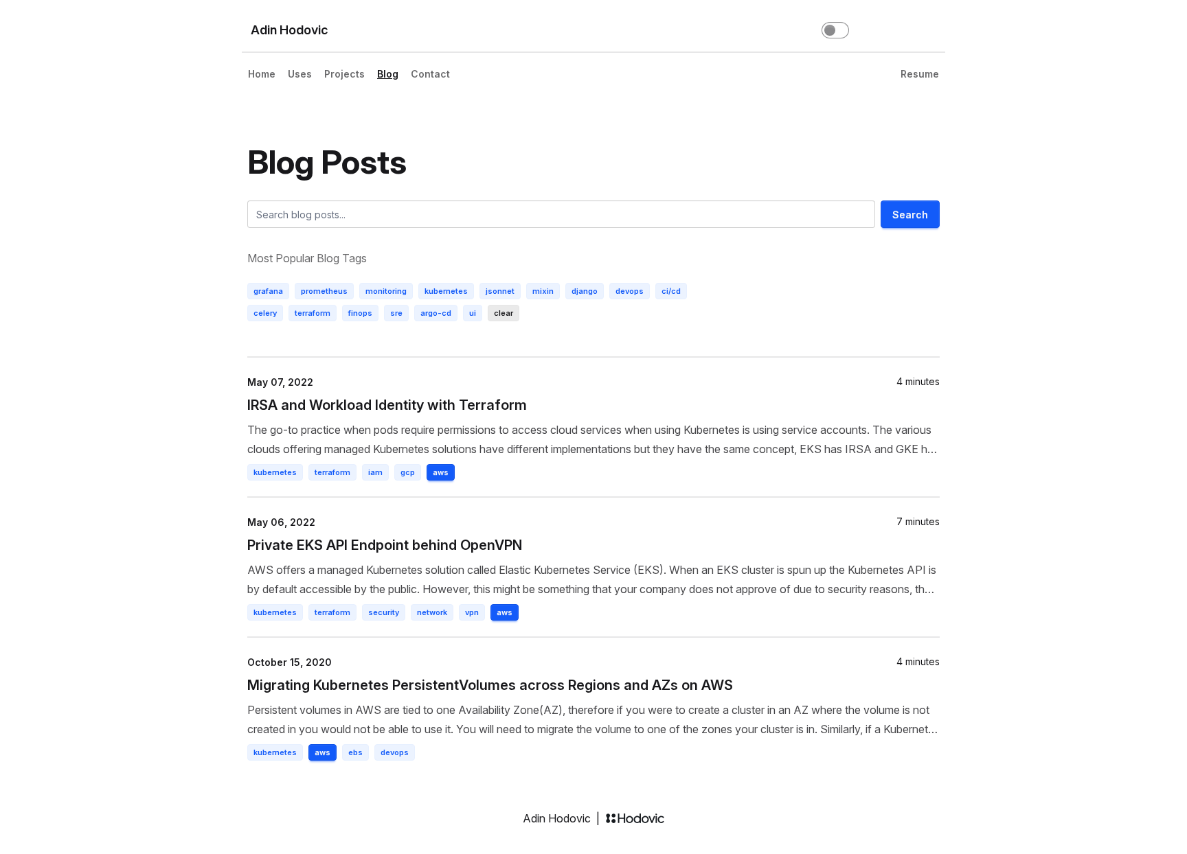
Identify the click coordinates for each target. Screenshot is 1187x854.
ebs (355, 752)
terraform (312, 313)
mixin (543, 291)
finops (360, 313)
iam (375, 472)
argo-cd (435, 313)
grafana (268, 291)
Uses (300, 74)
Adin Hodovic (289, 30)
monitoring (386, 291)
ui (472, 313)
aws (441, 472)
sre (396, 313)
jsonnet (500, 291)
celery (265, 313)
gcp (407, 472)
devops (629, 291)
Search (910, 214)
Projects (344, 74)
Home (261, 74)
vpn (472, 612)
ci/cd (671, 291)
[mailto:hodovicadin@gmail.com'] (931, 30)
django (585, 291)
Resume (920, 74)
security (383, 612)
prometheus (324, 291)
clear (503, 313)
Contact (430, 74)
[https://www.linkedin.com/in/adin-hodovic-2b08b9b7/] (904, 30)
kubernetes (446, 291)
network (432, 612)
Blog (387, 74)
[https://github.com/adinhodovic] (876, 30)
